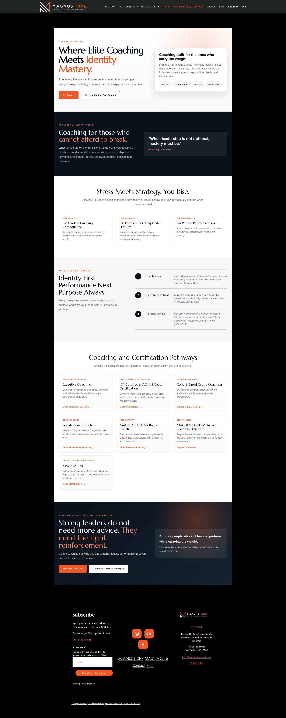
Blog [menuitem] (150, 665)
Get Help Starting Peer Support (100, 95)
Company (130, 6)
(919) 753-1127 (196, 663)
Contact (211, 6)
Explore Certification (129, 407)
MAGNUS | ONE (113, 6)
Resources (232, 6)
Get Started (68, 95)
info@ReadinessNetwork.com (196, 657)
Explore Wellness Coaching (132, 447)
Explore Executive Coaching (76, 407)
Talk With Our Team (73, 568)
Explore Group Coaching (188, 407)
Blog (221, 6)
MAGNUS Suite (149, 6)
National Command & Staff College (182, 6)
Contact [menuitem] (139, 665)
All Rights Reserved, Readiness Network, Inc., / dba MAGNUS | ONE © (101, 703)
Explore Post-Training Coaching (77, 447)
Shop (244, 6)
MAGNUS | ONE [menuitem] (130, 658)
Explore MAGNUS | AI (73, 484)
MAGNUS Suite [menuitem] (156, 658)
